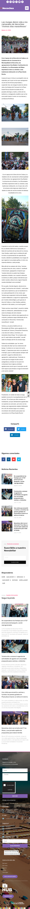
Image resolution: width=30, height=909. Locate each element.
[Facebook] (13, 2)
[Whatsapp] (7, 2)
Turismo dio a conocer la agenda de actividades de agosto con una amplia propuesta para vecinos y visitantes (14, 659)
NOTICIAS (15, 580)
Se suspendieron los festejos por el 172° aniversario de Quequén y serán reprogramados (20, 479)
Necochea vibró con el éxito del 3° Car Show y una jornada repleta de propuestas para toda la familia (21, 526)
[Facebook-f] (3, 459)
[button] (27, 8)
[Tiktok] (22, 2)
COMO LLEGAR (23, 580)
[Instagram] (10, 2)
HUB (3, 583)
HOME (3, 577)
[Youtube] (19, 2)
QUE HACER (5, 580)
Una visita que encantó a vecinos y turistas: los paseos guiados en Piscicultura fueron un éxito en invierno (21, 511)
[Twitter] (19, 459)
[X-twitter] (16, 2)
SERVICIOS (20, 577)
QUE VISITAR (10, 577)
